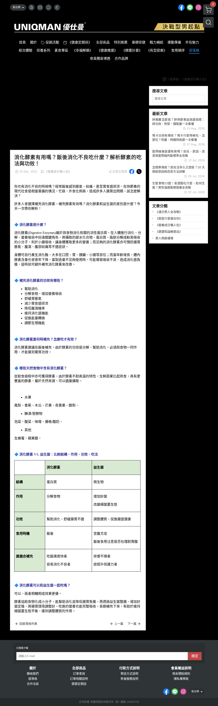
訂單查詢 (79, 673)
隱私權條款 (181, 678)
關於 (32, 668)
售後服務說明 (129, 678)
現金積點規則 (181, 673)
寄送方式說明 (129, 673)
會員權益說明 (181, 668)
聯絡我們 (33, 673)
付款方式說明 (129, 668)
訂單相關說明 (79, 678)
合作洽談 (33, 683)
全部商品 (79, 668)
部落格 (32, 678)
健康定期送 (79, 683)
